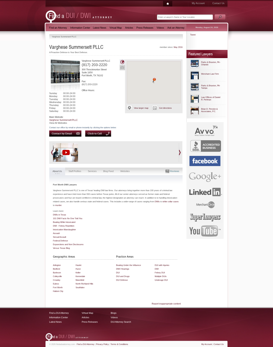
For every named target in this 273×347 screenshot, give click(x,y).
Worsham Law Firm (210, 74)
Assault (56, 233)
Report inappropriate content (166, 303)
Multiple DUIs (161, 276)
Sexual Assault (59, 237)
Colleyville (57, 276)
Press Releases (90, 322)
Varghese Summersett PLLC (63, 120)
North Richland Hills (84, 284)
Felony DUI (160, 272)
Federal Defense (60, 241)
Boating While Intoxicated (64, 222)
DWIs (157, 201)
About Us (57, 171)
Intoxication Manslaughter (64, 229)
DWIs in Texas (59, 215)
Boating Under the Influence (128, 265)
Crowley (56, 280)
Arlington (57, 265)
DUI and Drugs (123, 276)
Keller (78, 272)
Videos (114, 317)
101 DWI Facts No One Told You (67, 218)
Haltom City (58, 291)
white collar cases (170, 201)
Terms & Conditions (119, 344)
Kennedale (80, 276)
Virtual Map (87, 313)
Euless (56, 284)
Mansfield (80, 280)
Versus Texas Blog (61, 248)
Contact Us (218, 3)
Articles (85, 317)
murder (58, 205)
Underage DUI (161, 280)
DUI (118, 272)
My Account (198, 3)
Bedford (56, 269)
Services (92, 171)
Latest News (55, 322)
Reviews (172, 171)
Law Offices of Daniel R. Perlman (210, 98)
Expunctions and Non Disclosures (68, 244)
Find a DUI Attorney (59, 313)
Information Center (58, 317)
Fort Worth (58, 287)
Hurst (78, 269)
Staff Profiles (75, 171)
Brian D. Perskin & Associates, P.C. (209, 110)
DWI (157, 269)
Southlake (80, 287)
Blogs (113, 313)
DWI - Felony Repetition (63, 226)
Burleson (57, 272)
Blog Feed (108, 171)
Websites (125, 171)
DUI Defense (122, 280)
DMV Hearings (122, 269)
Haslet (78, 265)
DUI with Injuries (162, 265)
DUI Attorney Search (121, 322)
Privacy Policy (102, 344)
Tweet (193, 35)
